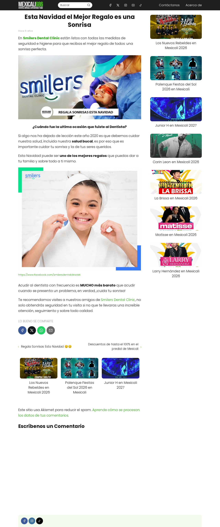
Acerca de (194, 5)
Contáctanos (169, 5)
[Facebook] (110, 5)
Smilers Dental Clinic (41, 38)
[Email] (51, 330)
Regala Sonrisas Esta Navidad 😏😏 (46, 346)
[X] (118, 5)
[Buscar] (88, 5)
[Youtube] (133, 5)
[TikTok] (140, 5)
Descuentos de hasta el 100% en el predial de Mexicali (113, 346)
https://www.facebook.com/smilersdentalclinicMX (49, 274)
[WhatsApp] (41, 330)
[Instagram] (125, 5)
